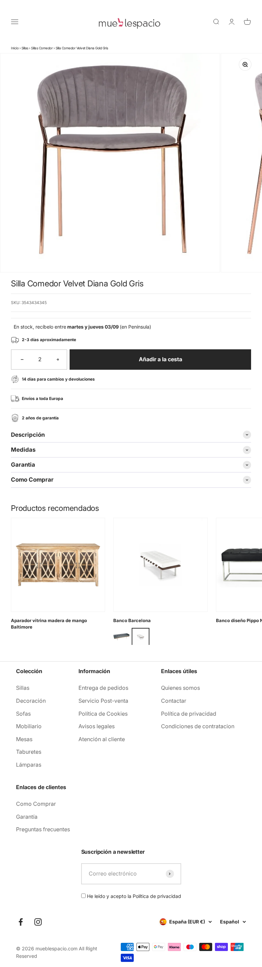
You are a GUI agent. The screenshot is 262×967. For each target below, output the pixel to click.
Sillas (24, 48)
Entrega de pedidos (103, 687)
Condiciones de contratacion (197, 726)
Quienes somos (180, 687)
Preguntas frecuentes (43, 829)
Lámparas (28, 764)
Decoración (31, 700)
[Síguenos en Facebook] (20, 922)
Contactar (173, 700)
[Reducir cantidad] (22, 359)
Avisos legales (96, 726)
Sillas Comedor (42, 48)
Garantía (27, 816)
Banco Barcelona (132, 620)
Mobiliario (29, 726)
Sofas (23, 713)
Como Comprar (36, 803)
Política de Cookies (103, 713)
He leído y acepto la (133, 896)
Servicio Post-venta (103, 700)
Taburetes (28, 751)
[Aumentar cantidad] (58, 359)
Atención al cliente (101, 739)
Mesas (24, 739)
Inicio (14, 48)
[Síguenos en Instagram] (38, 922)
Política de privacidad (188, 713)
